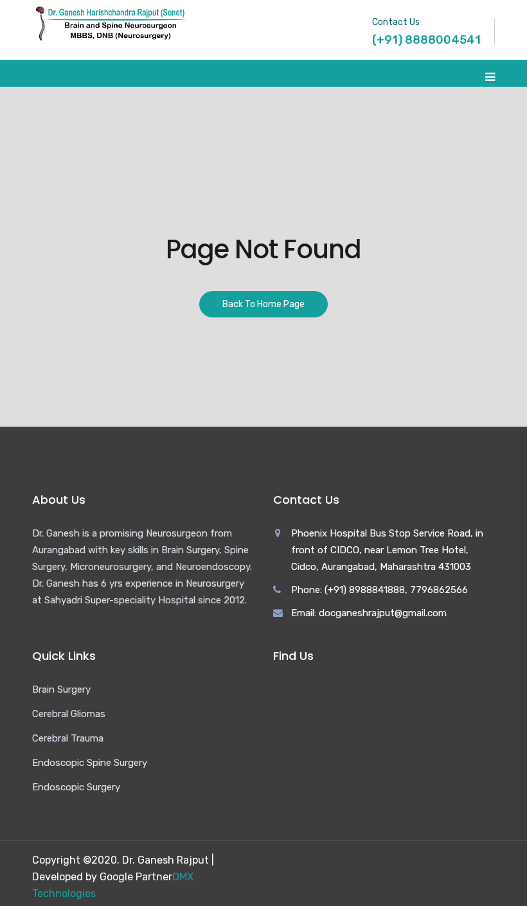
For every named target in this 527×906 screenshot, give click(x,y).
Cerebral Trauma (67, 738)
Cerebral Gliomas (68, 714)
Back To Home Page (263, 304)
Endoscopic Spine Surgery (89, 762)
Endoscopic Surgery (76, 787)
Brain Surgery (61, 689)
